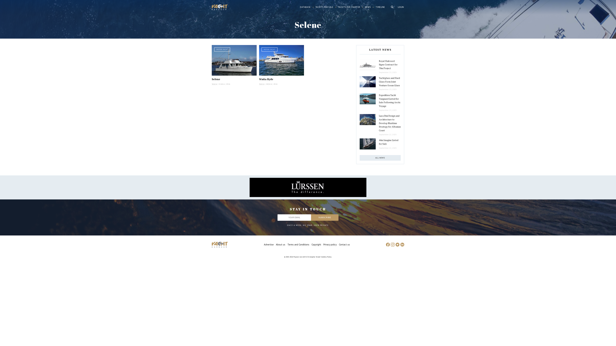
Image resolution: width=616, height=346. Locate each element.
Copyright (316, 244)
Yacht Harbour (220, 7)
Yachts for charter (349, 7)
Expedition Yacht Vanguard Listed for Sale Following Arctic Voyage (390, 100)
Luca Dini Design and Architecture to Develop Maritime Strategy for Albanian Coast (390, 123)
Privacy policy (330, 244)
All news (380, 158)
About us (280, 244)
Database (305, 7)
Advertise (269, 244)
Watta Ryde (266, 79)
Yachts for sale (324, 7)
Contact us (344, 244)
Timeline (380, 7)
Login (401, 7)
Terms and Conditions (298, 244)
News (368, 7)
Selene (216, 79)
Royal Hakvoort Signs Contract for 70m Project (388, 64)
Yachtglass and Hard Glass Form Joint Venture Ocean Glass (389, 81)
